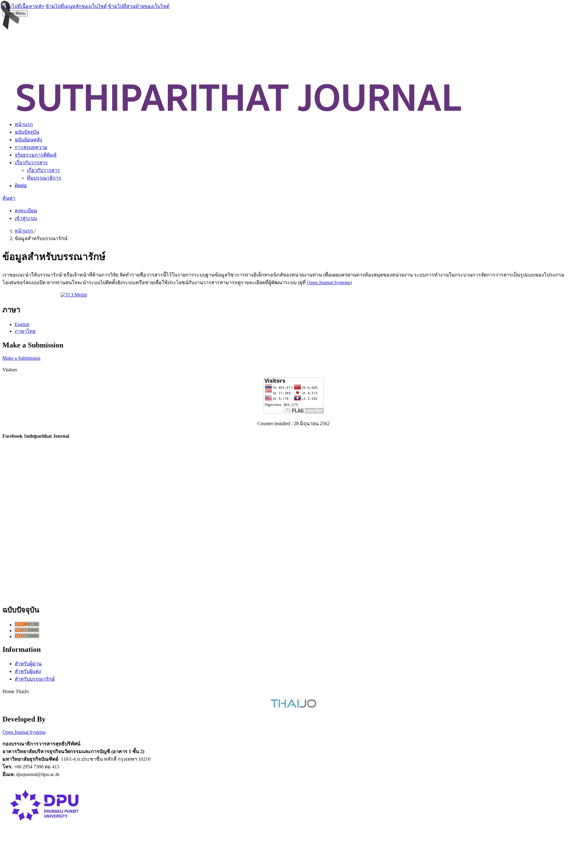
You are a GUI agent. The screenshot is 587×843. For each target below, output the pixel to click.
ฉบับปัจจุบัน (27, 132)
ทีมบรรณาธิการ (44, 177)
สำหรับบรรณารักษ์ (35, 678)
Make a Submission (21, 358)
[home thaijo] (293, 706)
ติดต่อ (21, 185)
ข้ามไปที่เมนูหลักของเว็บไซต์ (76, 6)
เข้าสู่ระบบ (26, 218)
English (22, 324)
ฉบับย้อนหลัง (28, 139)
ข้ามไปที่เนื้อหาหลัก (23, 6)
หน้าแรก (24, 124)
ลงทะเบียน (26, 210)
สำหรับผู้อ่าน (28, 663)
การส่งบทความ (31, 147)
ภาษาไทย (25, 331)
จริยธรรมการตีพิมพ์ (36, 155)
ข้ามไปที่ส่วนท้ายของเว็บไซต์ (138, 6)
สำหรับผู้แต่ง (28, 671)
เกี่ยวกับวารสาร (31, 162)
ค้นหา (8, 198)
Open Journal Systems (328, 282)
